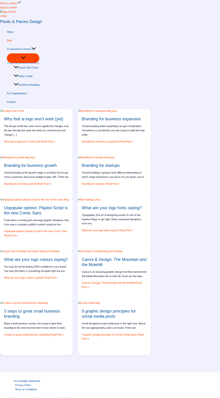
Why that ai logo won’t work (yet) (33, 119)
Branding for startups (101, 165)
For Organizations (17, 93)
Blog (9, 40)
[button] (33, 49)
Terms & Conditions (26, 389)
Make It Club (25, 76)
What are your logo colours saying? (36, 259)
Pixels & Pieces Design (21, 21)
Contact (11, 101)
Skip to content (8, 3)
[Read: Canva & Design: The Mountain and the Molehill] (100, 251)
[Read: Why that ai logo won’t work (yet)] (12, 110)
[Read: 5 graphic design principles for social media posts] (89, 302)
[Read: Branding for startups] (96, 157)
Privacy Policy (23, 385)
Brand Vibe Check (28, 67)
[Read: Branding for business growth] (17, 157)
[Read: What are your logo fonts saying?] (89, 199)
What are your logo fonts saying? (112, 207)
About (10, 31)
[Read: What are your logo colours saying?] (29, 251)
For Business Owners (19, 49)
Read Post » (29, 141)
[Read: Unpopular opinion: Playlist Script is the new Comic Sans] (34, 199)
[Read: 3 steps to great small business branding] (24, 302)
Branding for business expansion (111, 119)
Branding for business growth (30, 165)
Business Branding (28, 84)
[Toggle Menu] (23, 58)
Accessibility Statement (27, 380)
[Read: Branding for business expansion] (97, 110)
